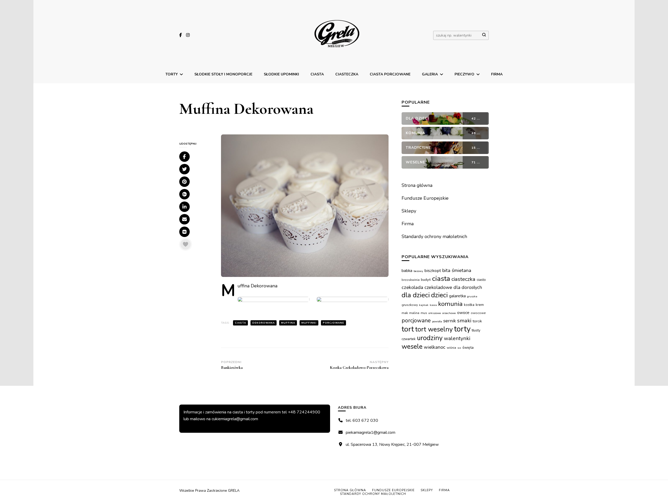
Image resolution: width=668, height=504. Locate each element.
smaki (464, 320)
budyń (426, 279)
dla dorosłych (468, 287)
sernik (449, 321)
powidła (437, 321)
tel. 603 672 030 (362, 420)
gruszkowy (410, 305)
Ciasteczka (346, 74)
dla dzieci (416, 295)
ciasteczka (463, 279)
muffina (288, 323)
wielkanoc (434, 347)
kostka (469, 304)
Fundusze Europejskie (425, 198)
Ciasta (317, 74)
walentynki (457, 338)
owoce (463, 312)
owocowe (478, 313)
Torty (171, 74)
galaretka (457, 296)
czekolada (412, 287)
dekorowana (263, 323)
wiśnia (451, 348)
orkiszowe (434, 313)
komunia (450, 303)
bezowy (418, 271)
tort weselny (434, 329)
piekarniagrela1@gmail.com (370, 432)
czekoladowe (438, 287)
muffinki (309, 323)
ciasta (240, 323)
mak (405, 313)
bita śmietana (456, 270)
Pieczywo (464, 74)
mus (424, 313)
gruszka (472, 296)
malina (414, 313)
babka (407, 270)
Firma (497, 74)
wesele (412, 346)
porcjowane (333, 323)
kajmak (423, 305)
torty (462, 329)
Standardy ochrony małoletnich (434, 236)
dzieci (439, 295)
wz (459, 348)
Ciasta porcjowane (390, 74)
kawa (433, 305)
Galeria (430, 74)
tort (408, 329)
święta (468, 347)
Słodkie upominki (281, 74)
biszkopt (432, 271)
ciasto (481, 279)
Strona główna (417, 185)
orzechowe (449, 313)
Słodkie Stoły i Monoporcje (223, 74)
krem (480, 304)
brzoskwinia (411, 280)
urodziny (430, 337)
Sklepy (409, 211)
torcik (477, 321)
